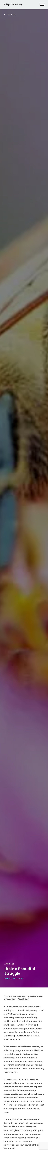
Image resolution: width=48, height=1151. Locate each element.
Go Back (12, 15)
